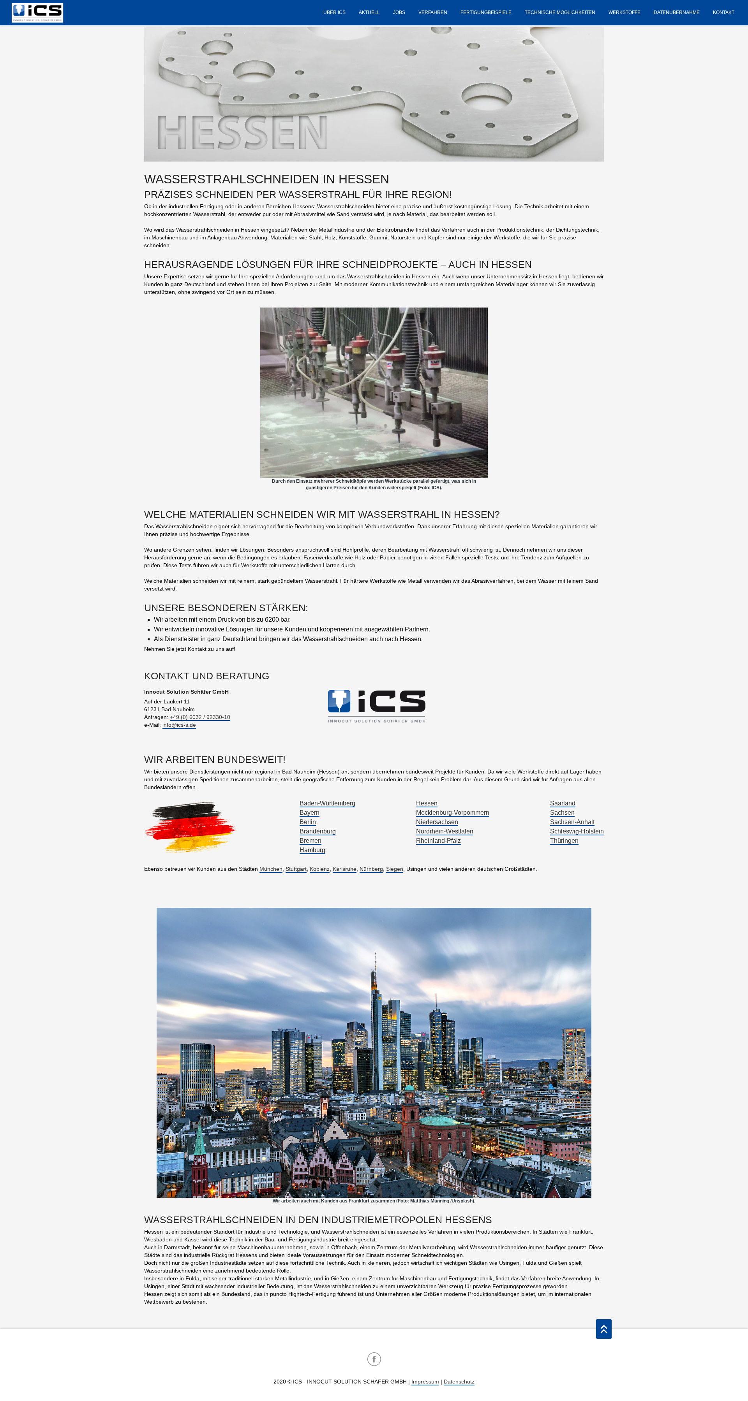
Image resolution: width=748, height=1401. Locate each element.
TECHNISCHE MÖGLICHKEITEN (560, 12)
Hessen (427, 803)
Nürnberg (371, 869)
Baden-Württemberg (327, 803)
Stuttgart (296, 869)
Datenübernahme (677, 12)
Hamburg (312, 850)
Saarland (562, 803)
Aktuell (369, 12)
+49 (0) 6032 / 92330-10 (200, 717)
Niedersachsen (437, 822)
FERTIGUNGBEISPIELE (486, 12)
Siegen (394, 869)
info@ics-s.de (179, 725)
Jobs (399, 12)
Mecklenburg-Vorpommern (452, 812)
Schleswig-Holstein (577, 831)
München (270, 869)
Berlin (308, 822)
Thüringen (564, 840)
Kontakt (723, 12)
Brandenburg (318, 831)
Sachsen (562, 812)
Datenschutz (459, 1381)
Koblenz (320, 869)
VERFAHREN (432, 12)
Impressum (425, 1381)
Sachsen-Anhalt (572, 822)
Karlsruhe (344, 869)
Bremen (310, 840)
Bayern (309, 812)
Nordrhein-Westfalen (444, 831)
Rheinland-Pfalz (438, 840)
